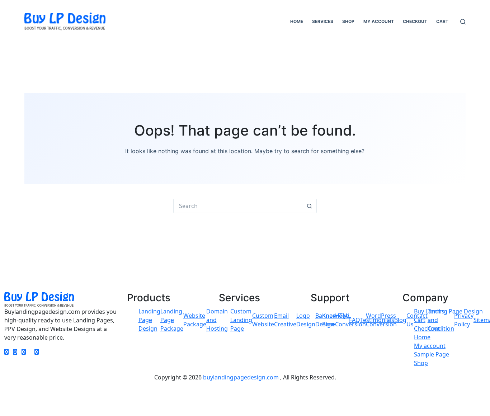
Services (322, 21)
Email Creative (285, 320)
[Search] (463, 21)
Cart (442, 21)
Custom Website (263, 320)
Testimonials (377, 320)
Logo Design (305, 320)
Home (296, 21)
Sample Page (431, 354)
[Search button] (309, 206)
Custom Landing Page (241, 319)
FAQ (354, 320)
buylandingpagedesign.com (241, 377)
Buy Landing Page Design (448, 311)
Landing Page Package (171, 319)
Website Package (194, 320)
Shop (348, 21)
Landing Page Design (149, 319)
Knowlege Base (335, 320)
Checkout (415, 21)
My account (378, 21)
